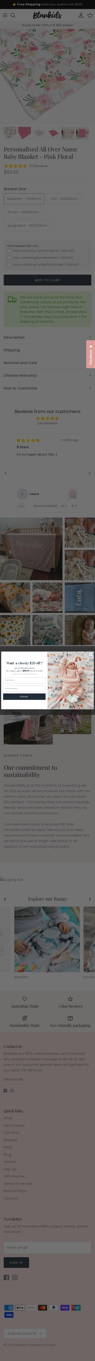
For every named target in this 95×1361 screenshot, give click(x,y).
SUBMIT (24, 696)
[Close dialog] (91, 655)
